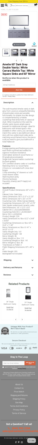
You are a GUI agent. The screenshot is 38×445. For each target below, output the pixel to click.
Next (22, 60)
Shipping (7, 260)
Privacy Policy (11, 96)
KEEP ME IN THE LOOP (30, 363)
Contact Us (19, 388)
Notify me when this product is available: (15, 79)
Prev (16, 60)
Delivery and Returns (12, 267)
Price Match (19, 392)
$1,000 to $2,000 (12, 9)
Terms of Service (19, 413)
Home (3, 9)
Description (8, 102)
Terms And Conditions (19, 406)
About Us (19, 384)
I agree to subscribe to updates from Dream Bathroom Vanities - (20, 367)
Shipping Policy (19, 399)
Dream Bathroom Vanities (16, 438)
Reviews (7, 275)
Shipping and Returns (19, 395)
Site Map (19, 402)
